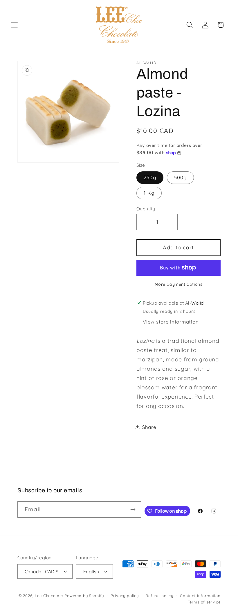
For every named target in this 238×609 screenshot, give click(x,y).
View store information (171, 322)
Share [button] (149, 427)
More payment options (179, 284)
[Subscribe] (133, 509)
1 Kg (149, 193)
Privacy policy (125, 595)
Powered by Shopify (84, 595)
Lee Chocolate (49, 595)
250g (150, 177)
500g (180, 177)
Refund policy (159, 595)
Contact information (200, 595)
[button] (14, 25)
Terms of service (204, 602)
